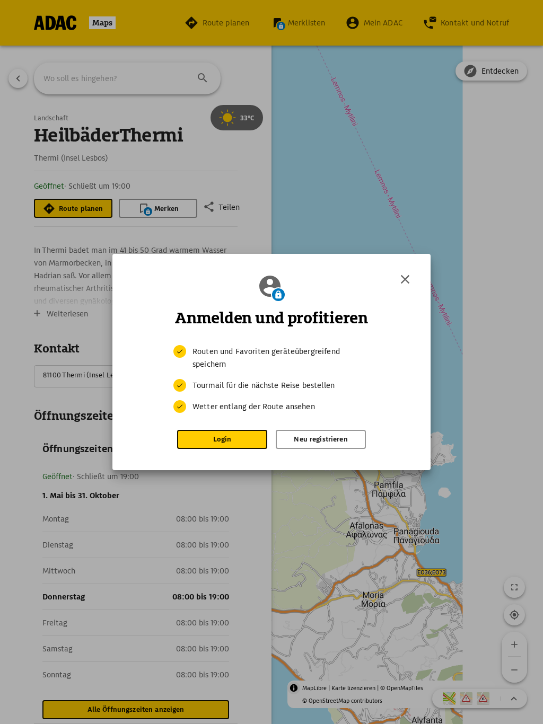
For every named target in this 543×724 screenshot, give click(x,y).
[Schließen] (405, 279)
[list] (271, 379)
